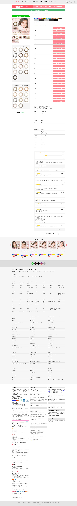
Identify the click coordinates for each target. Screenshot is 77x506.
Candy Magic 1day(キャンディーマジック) (35, 334)
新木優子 (36, 285)
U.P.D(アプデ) (13, 325)
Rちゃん (51, 285)
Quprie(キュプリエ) (14, 336)
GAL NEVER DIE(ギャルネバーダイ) (52, 334)
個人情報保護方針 (46, 502)
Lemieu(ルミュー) (50, 377)
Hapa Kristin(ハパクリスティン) (33, 352)
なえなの (13, 299)
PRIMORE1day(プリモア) (15, 359)
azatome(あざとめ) (50, 318)
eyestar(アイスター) (50, 322)
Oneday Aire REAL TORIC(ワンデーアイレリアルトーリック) (55, 379)
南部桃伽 (44, 299)
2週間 (23, 271)
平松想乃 (59, 301)
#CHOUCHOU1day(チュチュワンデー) (34, 345)
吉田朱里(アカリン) (60, 308)
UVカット (19, 276)
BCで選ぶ (41, 1)
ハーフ (16, 276)
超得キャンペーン (29, 1)
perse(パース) (13, 354)
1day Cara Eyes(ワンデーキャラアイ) (16, 381)
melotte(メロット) (32, 370)
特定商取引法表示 (52, 502)
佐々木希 (13, 293)
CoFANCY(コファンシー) (33, 338)
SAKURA (59, 291)
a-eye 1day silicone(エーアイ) (15, 329)
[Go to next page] (64, 229)
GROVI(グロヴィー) (14, 338)
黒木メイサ (13, 291)
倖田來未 (21, 291)
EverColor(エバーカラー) (33, 329)
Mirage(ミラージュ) (14, 368)
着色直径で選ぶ (45, 1)
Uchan (43, 308)
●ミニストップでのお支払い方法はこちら (17, 497)
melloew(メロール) (50, 370)
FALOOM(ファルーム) (14, 356)
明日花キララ (28, 285)
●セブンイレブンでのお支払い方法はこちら (17, 493)
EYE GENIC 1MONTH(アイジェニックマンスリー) (18, 322)
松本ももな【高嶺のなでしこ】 (15, 306)
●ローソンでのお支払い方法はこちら (16, 494)
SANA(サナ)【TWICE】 (30, 293)
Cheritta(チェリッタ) (14, 343)
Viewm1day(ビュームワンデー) (51, 354)
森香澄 (28, 308)
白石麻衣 (44, 293)
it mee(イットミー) (32, 318)
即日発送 (34, 1)
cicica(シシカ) (13, 320)
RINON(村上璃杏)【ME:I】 (30, 311)
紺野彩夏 (28, 291)
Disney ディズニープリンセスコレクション (17, 347)
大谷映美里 (44, 287)
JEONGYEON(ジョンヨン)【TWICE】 (61, 294)
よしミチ (13, 311)
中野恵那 (21, 299)
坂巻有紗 (51, 291)
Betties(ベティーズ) (14, 318)
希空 (12, 301)
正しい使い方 (25, 502)
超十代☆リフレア (50, 345)
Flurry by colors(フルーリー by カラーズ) (35, 361)
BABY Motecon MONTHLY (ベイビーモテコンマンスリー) (19, 363)
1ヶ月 (25, 271)
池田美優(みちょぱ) (60, 285)
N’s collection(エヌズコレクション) (52, 329)
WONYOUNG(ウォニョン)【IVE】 (30, 287)
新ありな (44, 285)
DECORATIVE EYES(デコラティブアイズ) (35, 347)
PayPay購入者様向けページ (23, 442)
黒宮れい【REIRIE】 (22, 283)
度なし (31, 271)
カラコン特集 (50, 1)
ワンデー (20, 271)
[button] (66, 245)
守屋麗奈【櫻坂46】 (14, 283)
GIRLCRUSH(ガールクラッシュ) (16, 334)
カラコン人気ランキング (15, 271)
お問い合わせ (57, 502)
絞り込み (67, 2)
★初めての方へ (20, 502)
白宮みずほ (51, 293)
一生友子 (21, 287)
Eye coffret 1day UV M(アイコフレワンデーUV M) (36, 322)
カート (74, 2)
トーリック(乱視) (40, 276)
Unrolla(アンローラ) (14, 327)
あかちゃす (13, 285)
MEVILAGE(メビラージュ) (51, 368)
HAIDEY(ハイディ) (14, 352)
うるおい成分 (22, 276)
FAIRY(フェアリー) (32, 356)
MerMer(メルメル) (14, 370)
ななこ (36, 299)
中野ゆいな (28, 299)
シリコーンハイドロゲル (34, 276)
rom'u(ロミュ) (13, 379)
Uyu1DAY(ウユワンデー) (33, 327)
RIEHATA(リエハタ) (22, 311)
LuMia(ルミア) (13, 377)
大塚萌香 (51, 287)
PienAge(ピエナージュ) (32, 354)
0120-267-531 (34, 394)
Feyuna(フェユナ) (50, 356)
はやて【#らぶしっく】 (30, 301)
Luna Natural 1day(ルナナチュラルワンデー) (35, 377)
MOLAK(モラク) (50, 372)
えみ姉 (36, 287)
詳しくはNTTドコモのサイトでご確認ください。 (17, 462)
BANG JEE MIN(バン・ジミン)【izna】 (38, 302)
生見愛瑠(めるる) (60, 299)
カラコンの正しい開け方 (36, 502)
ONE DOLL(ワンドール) (51, 320)
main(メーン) (13, 372)
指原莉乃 (21, 293)
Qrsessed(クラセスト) (32, 336)
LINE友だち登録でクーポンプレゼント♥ (21, 16)
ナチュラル (13, 276)
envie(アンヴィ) (32, 325)
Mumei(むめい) (13, 308)
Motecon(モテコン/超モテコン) (33, 372)
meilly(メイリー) (32, 368)
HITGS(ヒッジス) (52, 301)
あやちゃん (21, 285)
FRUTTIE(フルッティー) (15, 361)
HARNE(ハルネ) (50, 352)
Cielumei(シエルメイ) (50, 338)
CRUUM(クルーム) (50, 336)
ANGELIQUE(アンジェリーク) (51, 325)
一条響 (12, 287)
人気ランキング (24, 1)
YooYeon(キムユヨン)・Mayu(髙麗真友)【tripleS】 (53, 309)
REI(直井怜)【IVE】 (37, 311)
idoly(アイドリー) (32, 320)
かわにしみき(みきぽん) (61, 287)
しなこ (36, 293)
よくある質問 (41, 502)
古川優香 (28, 283)
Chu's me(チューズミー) (51, 343)
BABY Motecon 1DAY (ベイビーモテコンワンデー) (54, 361)
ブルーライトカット (27, 276)
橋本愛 (20, 301)
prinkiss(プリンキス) (32, 359)
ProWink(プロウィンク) (50, 359)
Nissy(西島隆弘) (52, 299)
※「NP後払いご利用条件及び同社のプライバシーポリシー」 (19, 419)
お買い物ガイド (55, 1)
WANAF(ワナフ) (32, 379)
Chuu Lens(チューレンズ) (15, 345)
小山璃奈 (36, 291)
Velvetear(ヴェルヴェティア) (51, 327)
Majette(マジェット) (50, 363)
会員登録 (69, 2)
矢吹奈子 (36, 308)
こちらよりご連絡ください (41, 391)
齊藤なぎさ (44, 291)
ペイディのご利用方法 (23, 455)
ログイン (72, 2)
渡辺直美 (44, 311)
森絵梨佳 (21, 308)
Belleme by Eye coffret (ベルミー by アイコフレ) (35, 363)
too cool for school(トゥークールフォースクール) (54, 347)
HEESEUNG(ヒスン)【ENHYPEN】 (46, 302)
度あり (28, 271)
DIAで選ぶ (37, 1)
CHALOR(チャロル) (32, 343)
